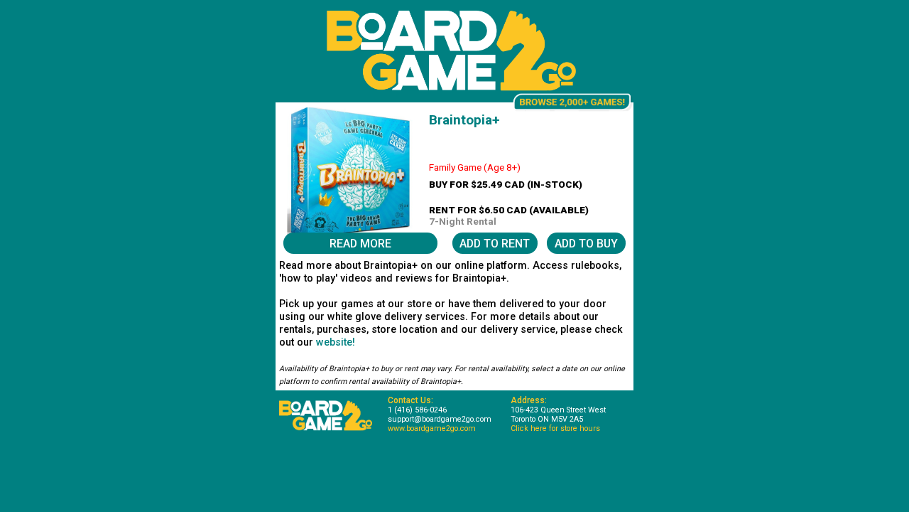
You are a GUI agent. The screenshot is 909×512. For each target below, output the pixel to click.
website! (335, 342)
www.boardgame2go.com (432, 428)
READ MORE (360, 243)
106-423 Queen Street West (558, 410)
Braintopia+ (464, 120)
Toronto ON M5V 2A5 (547, 419)
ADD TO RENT (494, 243)
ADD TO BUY (586, 243)
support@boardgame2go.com (439, 419)
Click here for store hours (555, 428)
